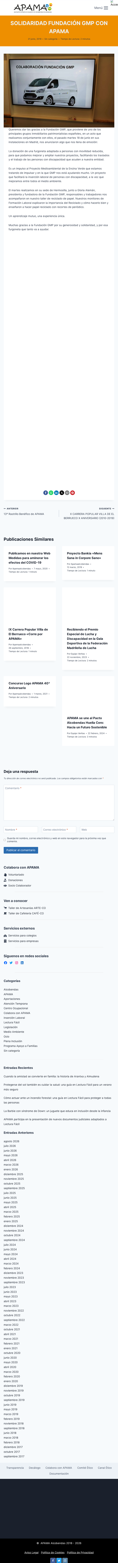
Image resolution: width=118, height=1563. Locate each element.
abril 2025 (10, 1207)
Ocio (6, 1036)
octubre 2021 (12, 1329)
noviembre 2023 (14, 1277)
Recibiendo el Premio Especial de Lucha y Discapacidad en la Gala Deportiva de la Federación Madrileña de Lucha (87, 639)
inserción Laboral (14, 1017)
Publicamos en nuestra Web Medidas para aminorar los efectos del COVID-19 (29, 558)
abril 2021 (10, 1334)
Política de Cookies (53, 1552)
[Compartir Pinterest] (72, 492)
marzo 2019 (11, 1414)
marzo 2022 (11, 1324)
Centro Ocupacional (16, 1008)
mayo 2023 (11, 1296)
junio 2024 (10, 1249)
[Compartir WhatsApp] (51, 492)
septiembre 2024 (14, 1240)
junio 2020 (10, 1357)
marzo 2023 (11, 1305)
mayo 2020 (11, 1362)
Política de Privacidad (80, 1552)
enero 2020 (11, 1381)
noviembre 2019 (14, 1390)
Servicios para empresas (23, 941)
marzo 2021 (11, 1338)
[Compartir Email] (67, 492)
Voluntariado (16, 874)
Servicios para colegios (22, 935)
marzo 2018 (11, 1437)
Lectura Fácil (12, 1022)
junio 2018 (10, 1432)
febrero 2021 (12, 1343)
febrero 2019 (12, 1418)
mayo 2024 (11, 1254)
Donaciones (15, 880)
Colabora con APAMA (17, 1013)
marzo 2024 (11, 1263)
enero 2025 (11, 1221)
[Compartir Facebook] (45, 492)
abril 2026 (10, 1160)
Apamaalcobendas (21, 568)
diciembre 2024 (13, 1225)
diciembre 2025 (13, 1174)
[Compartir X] (61, 492)
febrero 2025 (12, 1216)
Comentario (13, 788)
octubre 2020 (12, 1352)
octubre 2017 (12, 1451)
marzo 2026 (11, 1164)
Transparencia (15, 1467)
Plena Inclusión (13, 1041)
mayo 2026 (11, 1155)
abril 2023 (10, 1301)
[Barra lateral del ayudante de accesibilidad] (114, 3)
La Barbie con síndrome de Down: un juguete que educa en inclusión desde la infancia (57, 1111)
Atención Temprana (16, 1003)
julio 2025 (10, 1193)
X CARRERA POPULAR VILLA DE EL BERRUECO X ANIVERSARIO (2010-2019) (89, 513)
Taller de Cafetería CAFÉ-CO (26, 913)
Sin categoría (50, 39)
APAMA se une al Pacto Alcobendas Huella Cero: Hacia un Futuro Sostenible (87, 722)
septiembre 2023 (14, 1282)
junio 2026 (10, 1150)
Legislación (11, 1027)
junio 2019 (10, 1404)
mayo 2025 (11, 1202)
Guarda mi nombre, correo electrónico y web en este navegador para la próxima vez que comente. (56, 840)
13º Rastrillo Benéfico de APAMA (24, 511)
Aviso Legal (31, 1552)
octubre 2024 (12, 1235)
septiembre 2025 (14, 1188)
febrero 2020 (12, 1376)
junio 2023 (10, 1291)
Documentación (59, 1473)
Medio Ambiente (14, 1031)
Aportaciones (12, 998)
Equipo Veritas (78, 654)
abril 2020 (10, 1367)
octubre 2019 (12, 1395)
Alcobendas (11, 989)
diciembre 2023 (13, 1272)
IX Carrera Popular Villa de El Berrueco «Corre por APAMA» (28, 634)
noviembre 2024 (14, 1230)
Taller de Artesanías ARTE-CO (27, 908)
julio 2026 (10, 1145)
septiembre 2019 (14, 1400)
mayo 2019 (10, 1409)
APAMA (8, 994)
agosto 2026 (11, 1141)
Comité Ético (85, 1467)
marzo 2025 (11, 1211)
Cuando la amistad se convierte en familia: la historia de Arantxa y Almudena (51, 1076)
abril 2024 (10, 1258)
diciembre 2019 (13, 1385)
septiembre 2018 (14, 1428)
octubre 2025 (12, 1183)
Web (84, 829)
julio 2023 (10, 1287)
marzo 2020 (11, 1371)
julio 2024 (10, 1244)
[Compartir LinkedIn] (56, 492)
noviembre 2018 (14, 1423)
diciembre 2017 (13, 1447)
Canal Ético (105, 1467)
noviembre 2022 (14, 1310)
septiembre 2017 (14, 1456)
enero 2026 (11, 1169)
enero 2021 (11, 1348)
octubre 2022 (12, 1315)
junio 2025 (10, 1197)
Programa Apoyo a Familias (20, 1045)
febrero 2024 (12, 1268)
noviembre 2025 (14, 1178)
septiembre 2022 (14, 1320)
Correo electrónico (55, 829)
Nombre (11, 829)
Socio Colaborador (19, 885)
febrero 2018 (12, 1442)
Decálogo (34, 1467)
